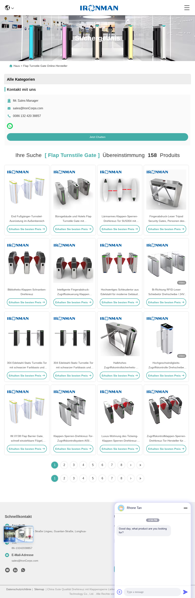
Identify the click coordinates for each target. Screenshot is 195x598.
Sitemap (39, 589)
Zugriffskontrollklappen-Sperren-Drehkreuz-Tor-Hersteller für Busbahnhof (166, 441)
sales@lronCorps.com (28, 108)
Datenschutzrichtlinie (18, 589)
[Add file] (119, 592)
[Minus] (185, 508)
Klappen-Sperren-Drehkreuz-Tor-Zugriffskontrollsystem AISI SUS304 (73, 441)
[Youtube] (7, 571)
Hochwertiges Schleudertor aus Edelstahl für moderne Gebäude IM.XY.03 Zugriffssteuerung (120, 294)
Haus (17, 65)
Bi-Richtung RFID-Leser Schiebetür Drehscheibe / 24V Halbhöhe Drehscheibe (166, 294)
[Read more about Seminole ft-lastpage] (140, 478)
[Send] (185, 592)
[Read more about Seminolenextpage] (130, 478)
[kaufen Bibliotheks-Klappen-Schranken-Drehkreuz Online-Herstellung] (27, 262)
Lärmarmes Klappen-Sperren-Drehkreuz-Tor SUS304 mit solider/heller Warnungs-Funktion (120, 221)
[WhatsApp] (9, 126)
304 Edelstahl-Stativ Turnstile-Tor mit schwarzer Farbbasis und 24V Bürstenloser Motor (27, 367)
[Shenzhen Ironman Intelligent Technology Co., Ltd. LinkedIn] (15, 571)
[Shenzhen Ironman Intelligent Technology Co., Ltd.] (99, 7)
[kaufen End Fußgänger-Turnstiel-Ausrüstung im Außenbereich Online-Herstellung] (27, 189)
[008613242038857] (23, 571)
